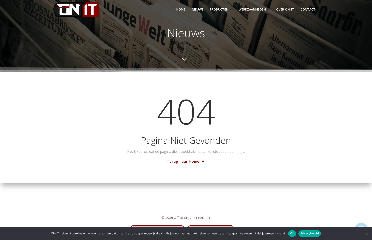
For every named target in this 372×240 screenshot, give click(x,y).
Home (180, 9)
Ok (292, 233)
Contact (308, 9)
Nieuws (197, 9)
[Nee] (366, 233)
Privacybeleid (310, 233)
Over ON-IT (285, 9)
